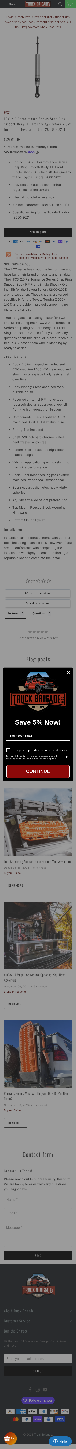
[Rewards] (10, 1438)
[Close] (68, 673)
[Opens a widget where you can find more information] (60, 1441)
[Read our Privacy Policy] (67, 756)
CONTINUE (38, 771)
